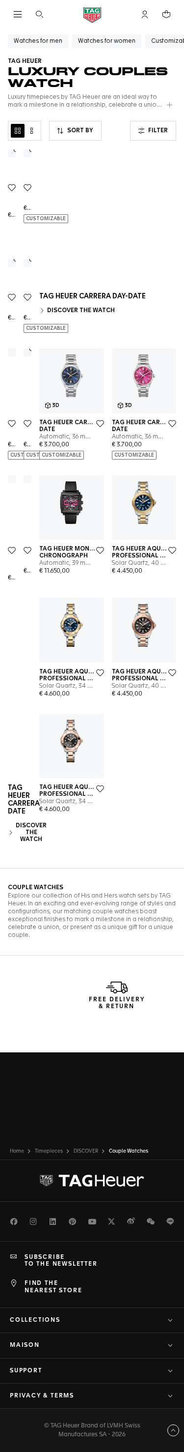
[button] (145, 14)
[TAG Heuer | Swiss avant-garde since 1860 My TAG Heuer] (92, 1181)
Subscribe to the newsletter (61, 1260)
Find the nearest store (53, 1286)
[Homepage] (92, 14)
